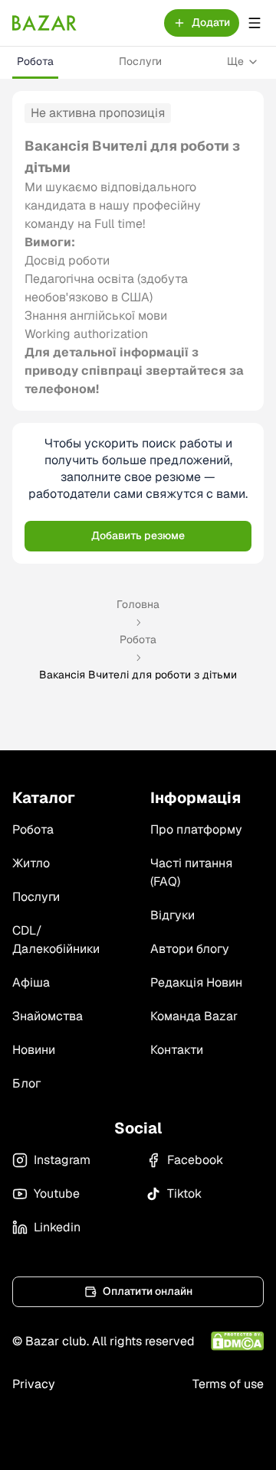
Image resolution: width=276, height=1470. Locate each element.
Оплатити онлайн (147, 1291)
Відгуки (172, 915)
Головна (138, 604)
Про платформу (196, 829)
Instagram (62, 1160)
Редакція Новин (196, 982)
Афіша (31, 982)
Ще (235, 61)
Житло (31, 863)
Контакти (176, 1050)
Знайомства (47, 1016)
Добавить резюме (138, 535)
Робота (35, 61)
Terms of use (228, 1384)
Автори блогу (189, 949)
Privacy (33, 1384)
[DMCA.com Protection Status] (237, 1341)
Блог (26, 1083)
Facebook (195, 1160)
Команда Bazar (194, 1016)
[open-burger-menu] (254, 23)
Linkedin (57, 1227)
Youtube (57, 1193)
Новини (33, 1050)
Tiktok (184, 1193)
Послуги (140, 61)
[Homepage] (44, 23)
